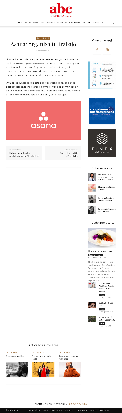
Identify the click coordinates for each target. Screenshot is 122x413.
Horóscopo (74, 23)
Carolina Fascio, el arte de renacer (106, 199)
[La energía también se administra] (92, 210)
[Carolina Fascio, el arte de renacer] (92, 199)
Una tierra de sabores (100, 251)
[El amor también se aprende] (92, 188)
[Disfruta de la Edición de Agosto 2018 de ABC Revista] (92, 285)
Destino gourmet (95, 255)
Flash (102, 323)
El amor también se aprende (106, 188)
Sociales (86, 23)
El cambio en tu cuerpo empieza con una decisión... (106, 177)
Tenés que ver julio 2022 (41, 357)
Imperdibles (43, 38)
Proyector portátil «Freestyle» (69, 155)
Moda (35, 23)
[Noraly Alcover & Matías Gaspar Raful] (92, 319)
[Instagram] (107, 50)
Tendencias (98, 23)
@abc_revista (78, 403)
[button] (112, 22)
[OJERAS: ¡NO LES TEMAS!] (92, 305)
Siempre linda (22, 23)
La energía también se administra (107, 210)
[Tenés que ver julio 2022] (43, 370)
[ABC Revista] (61, 9)
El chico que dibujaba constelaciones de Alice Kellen (24, 155)
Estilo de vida (47, 23)
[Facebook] (97, 50)
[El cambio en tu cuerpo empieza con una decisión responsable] (92, 177)
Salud (102, 295)
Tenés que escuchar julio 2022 (69, 357)
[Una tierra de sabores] (102, 238)
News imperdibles (15, 355)
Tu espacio (62, 23)
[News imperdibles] (17, 370)
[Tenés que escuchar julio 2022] (70, 370)
